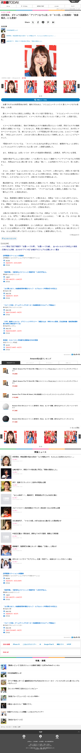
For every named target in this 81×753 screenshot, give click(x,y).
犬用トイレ (68, 362)
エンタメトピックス (10, 238)
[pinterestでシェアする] (48, 22)
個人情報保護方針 (49, 741)
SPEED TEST (40, 6)
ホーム (8, 6)
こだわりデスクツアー (29, 644)
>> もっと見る (74, 428)
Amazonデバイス (11, 362)
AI (40, 644)
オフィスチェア (30, 362)
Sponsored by (67, 354)
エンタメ (57, 6)
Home (24, 738)
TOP (40, 732)
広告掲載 (35, 741)
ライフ (72, 6)
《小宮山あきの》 (74, 235)
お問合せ (29, 741)
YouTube (57, 738)
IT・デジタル (24, 6)
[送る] (43, 22)
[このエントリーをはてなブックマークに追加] (53, 22)
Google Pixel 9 (49, 644)
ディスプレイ (49, 362)
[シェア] (38, 22)
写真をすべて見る (42, 99)
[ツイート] (33, 22)
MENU (73, 1)
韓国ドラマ (60, 644)
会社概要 (41, 741)
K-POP (69, 644)
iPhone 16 (16, 644)
